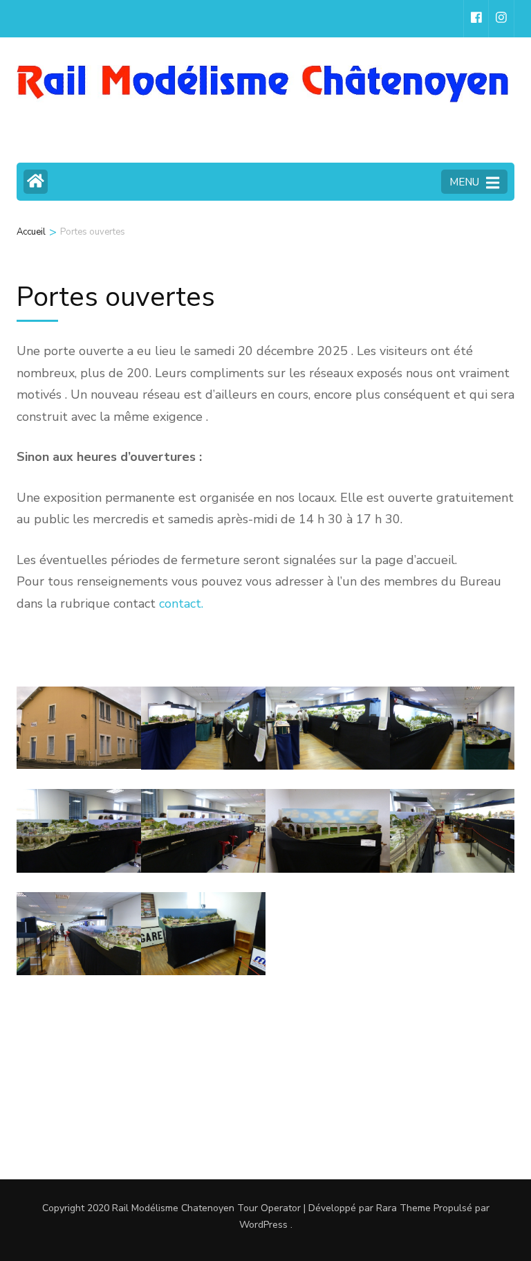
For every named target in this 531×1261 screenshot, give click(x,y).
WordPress (263, 1224)
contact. (181, 603)
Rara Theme (403, 1208)
